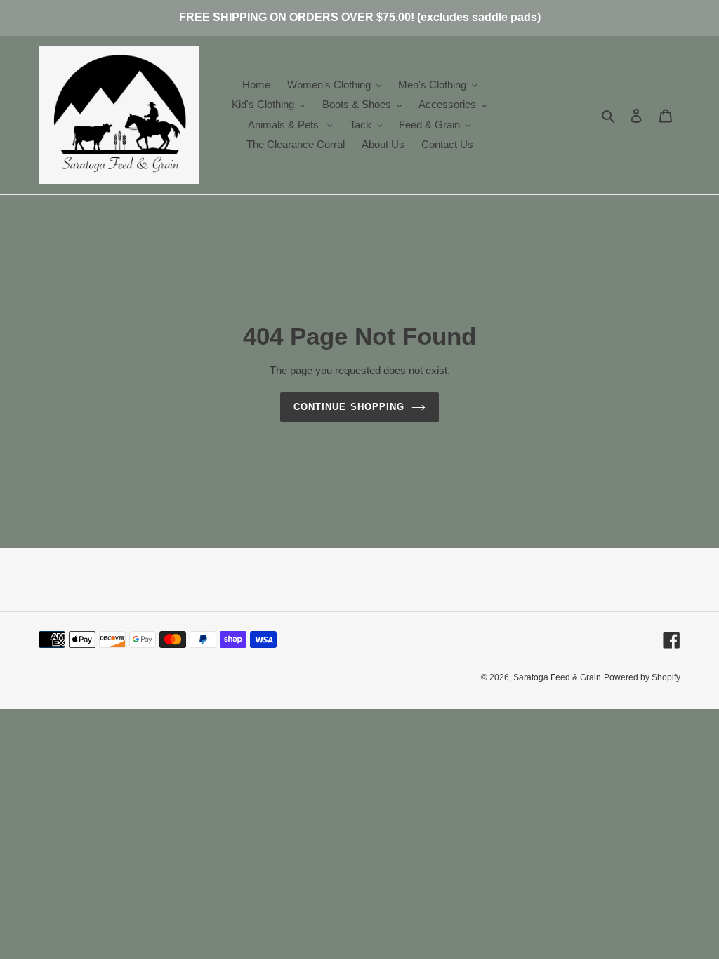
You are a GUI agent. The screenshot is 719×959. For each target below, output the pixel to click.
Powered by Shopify (642, 677)
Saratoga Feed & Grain (557, 677)
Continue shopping (348, 407)
